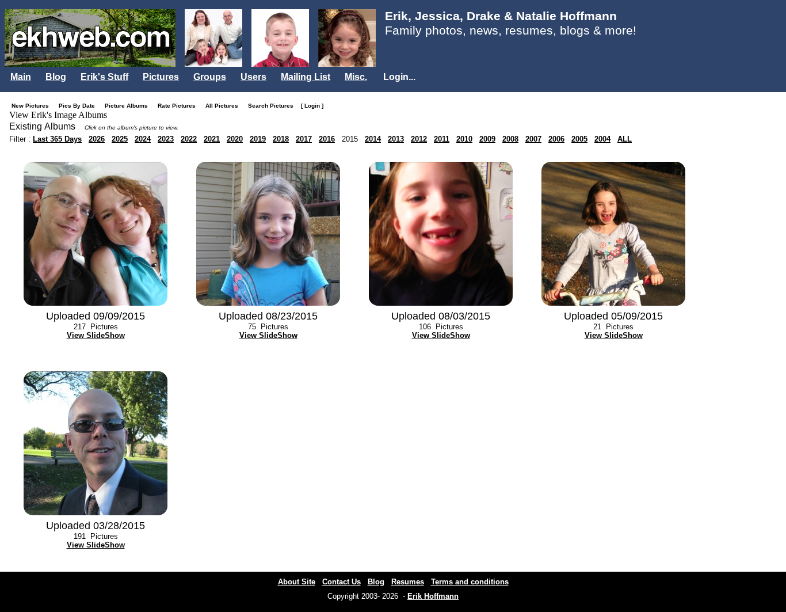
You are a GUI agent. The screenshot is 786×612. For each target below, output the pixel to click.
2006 (556, 139)
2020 (235, 139)
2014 (373, 139)
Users (253, 77)
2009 (487, 139)
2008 (510, 139)
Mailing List (305, 77)
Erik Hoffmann (433, 596)
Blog (55, 77)
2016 (327, 139)
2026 (97, 139)
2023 (166, 139)
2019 (258, 139)
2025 (120, 139)
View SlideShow (96, 335)
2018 (281, 139)
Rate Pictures (179, 105)
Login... (399, 77)
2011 (441, 139)
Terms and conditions (470, 581)
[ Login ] (312, 105)
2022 (189, 139)
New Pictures (33, 105)
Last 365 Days (57, 139)
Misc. (356, 77)
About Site (296, 581)
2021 (212, 139)
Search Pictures (273, 105)
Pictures (161, 77)
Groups (209, 77)
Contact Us (341, 581)
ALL (624, 139)
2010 (464, 139)
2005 (579, 139)
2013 (396, 139)
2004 (602, 139)
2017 (304, 139)
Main (20, 77)
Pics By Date (79, 105)
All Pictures (224, 105)
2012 (419, 139)
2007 (533, 139)
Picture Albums (129, 105)
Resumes (407, 581)
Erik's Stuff (104, 77)
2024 (143, 139)
